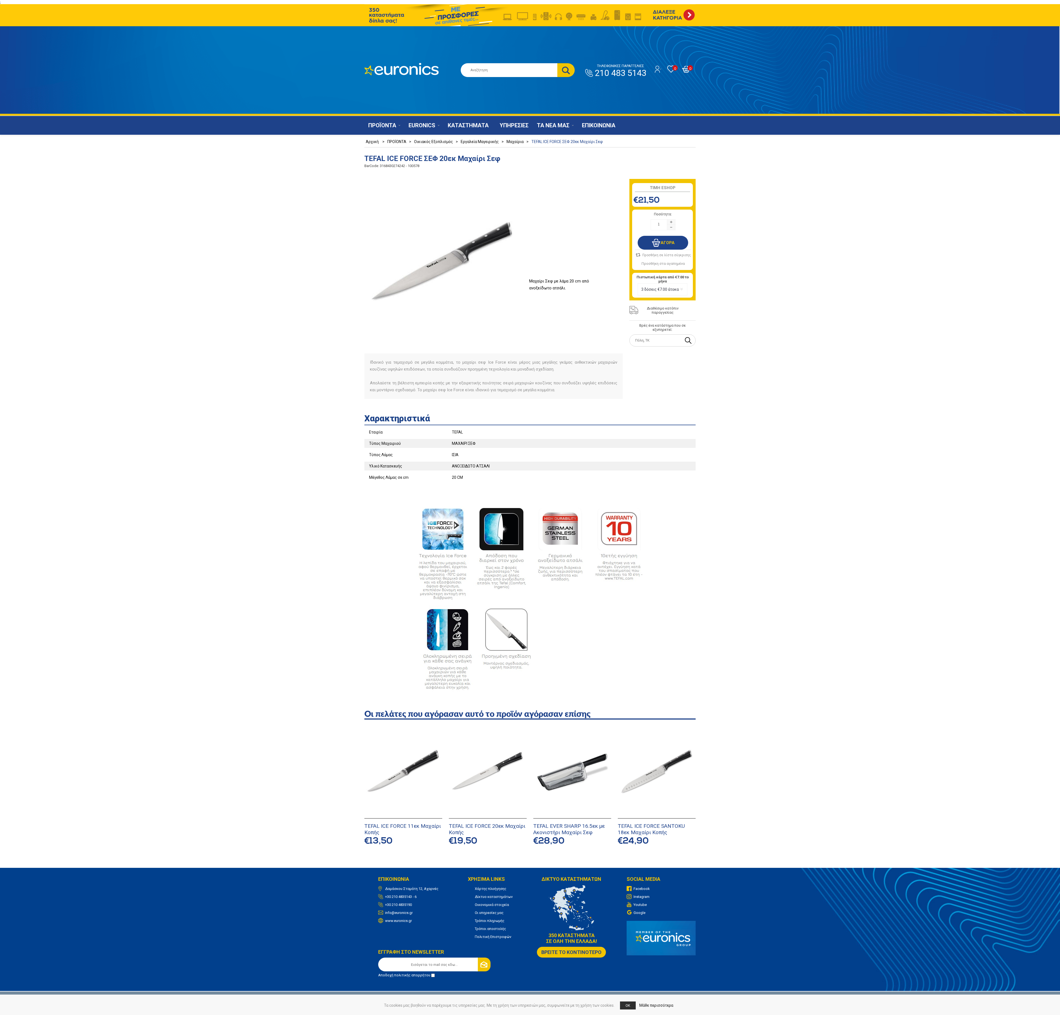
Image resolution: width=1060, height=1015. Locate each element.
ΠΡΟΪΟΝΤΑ (382, 125)
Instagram (642, 897)
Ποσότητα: (663, 214)
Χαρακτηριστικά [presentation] (397, 418)
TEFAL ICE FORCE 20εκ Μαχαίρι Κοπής (487, 829)
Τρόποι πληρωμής (489, 921)
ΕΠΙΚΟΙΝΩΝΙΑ (598, 125)
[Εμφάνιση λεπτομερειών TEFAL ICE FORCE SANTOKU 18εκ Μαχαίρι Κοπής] (657, 772)
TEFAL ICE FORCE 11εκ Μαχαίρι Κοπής (402, 829)
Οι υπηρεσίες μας (489, 913)
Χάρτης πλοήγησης (490, 889)
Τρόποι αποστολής (490, 929)
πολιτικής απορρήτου (412, 975)
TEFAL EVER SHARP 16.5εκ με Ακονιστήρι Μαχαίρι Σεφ (569, 829)
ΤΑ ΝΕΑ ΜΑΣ (553, 125)
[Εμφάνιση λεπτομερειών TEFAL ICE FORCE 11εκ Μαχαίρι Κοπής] (403, 772)
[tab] (530, 416)
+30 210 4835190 (398, 905)
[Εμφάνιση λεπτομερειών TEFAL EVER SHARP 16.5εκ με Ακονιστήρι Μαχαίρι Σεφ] (572, 772)
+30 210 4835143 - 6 (401, 897)
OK (628, 1005)
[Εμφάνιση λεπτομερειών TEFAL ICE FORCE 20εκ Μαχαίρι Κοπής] (488, 772)
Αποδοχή (404, 975)
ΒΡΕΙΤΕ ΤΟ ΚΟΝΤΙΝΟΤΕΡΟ (571, 952)
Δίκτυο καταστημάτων (494, 897)
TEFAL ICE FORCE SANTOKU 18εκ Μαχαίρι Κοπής (651, 829)
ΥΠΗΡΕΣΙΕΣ (514, 125)
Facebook (642, 889)
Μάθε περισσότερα (656, 1005)
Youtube (640, 905)
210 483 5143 (620, 71)
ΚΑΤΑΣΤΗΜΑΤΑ (468, 125)
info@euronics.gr (399, 913)
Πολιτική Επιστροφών (493, 937)
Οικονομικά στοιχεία (492, 905)
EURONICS (422, 125)
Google (639, 913)
